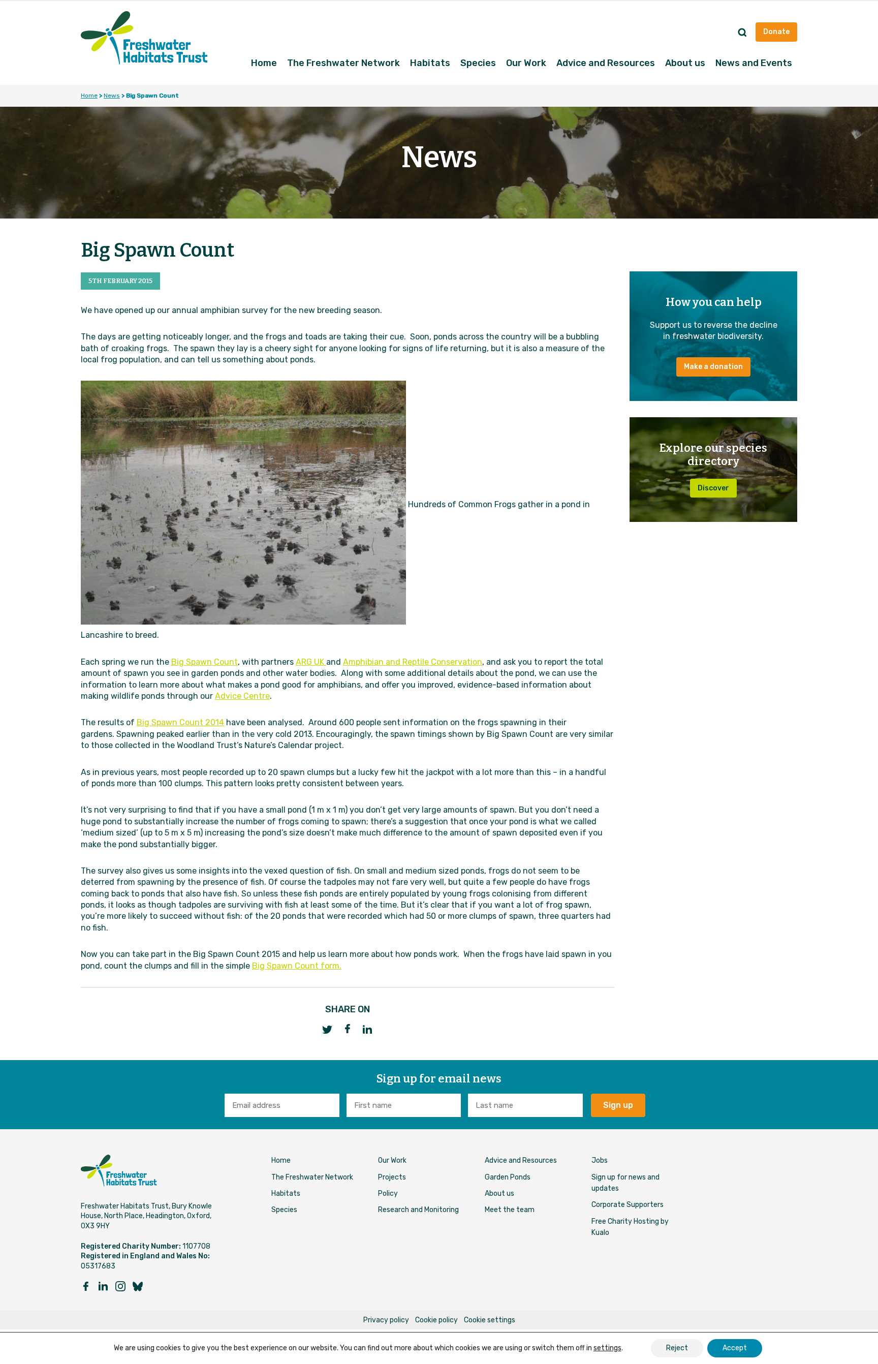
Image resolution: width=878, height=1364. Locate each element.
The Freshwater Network (343, 63)
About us (685, 63)
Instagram (120, 1286)
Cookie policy (436, 1320)
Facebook (347, 1029)
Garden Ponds (507, 1177)
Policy (388, 1193)
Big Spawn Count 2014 (180, 722)
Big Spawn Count (204, 662)
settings (607, 1348)
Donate (776, 31)
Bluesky (138, 1286)
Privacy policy (386, 1320)
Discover (713, 488)
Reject (677, 1348)
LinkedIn (368, 1029)
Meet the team (510, 1209)
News (112, 95)
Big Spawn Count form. (296, 966)
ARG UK (311, 662)
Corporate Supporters (627, 1204)
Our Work (526, 63)
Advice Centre (242, 696)
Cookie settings (489, 1320)
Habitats (430, 63)
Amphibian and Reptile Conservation (412, 662)
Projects (392, 1177)
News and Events (753, 63)
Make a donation (713, 366)
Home (264, 63)
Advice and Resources (605, 63)
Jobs (599, 1160)
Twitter (327, 1029)
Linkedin (103, 1286)
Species (478, 63)
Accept (735, 1348)
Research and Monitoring (418, 1209)
